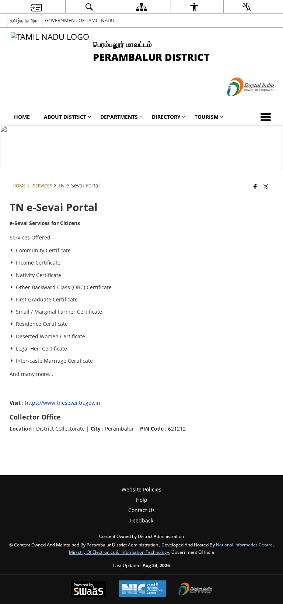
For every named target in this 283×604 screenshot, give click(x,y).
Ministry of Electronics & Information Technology (119, 552)
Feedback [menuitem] (141, 520)
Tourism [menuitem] (207, 116)
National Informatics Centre (244, 545)
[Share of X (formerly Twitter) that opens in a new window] (265, 186)
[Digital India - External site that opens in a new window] (241, 102)
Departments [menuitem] (119, 116)
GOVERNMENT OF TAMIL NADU (79, 20)
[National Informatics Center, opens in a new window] (142, 589)
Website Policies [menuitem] (141, 489)
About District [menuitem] (65, 116)
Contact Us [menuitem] (141, 510)
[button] (267, 117)
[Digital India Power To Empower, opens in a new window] (195, 589)
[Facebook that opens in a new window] (255, 186)
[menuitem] (36, 7)
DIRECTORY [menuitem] (166, 116)
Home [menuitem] (22, 116)
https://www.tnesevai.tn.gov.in (62, 402)
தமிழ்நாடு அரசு (24, 20)
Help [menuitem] (141, 499)
